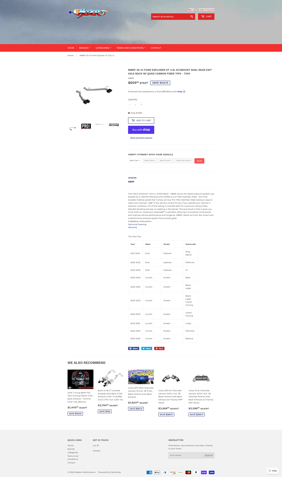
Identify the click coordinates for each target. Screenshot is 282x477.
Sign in (191, 10)
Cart (208, 16)
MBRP (131, 181)
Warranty (132, 227)
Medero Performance (85, 472)
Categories (103, 48)
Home (71, 48)
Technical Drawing (137, 224)
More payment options (141, 137)
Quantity (132, 99)
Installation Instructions (139, 221)
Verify (199, 161)
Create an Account (206, 10)
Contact (156, 48)
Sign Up (209, 455)
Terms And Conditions (130, 48)
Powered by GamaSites (109, 472)
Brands (84, 48)
